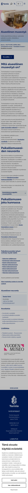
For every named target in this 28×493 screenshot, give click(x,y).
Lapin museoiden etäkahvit (9, 127)
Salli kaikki (14, 480)
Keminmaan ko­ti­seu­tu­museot (11, 260)
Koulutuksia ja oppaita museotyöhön (9, 193)
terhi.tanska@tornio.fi (8, 303)
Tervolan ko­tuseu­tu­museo (10, 270)
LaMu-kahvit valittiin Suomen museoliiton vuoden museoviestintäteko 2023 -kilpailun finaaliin (12, 367)
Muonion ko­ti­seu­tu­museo (10, 264)
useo (14, 258)
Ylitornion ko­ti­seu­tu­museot (10, 272)
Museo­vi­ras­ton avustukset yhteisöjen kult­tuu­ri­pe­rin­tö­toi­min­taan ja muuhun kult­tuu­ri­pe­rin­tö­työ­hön (13, 321)
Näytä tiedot (14, 490)
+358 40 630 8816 (8, 301)
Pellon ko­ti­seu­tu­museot (9, 266)
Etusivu (3, 44)
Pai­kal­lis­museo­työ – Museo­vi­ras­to (12, 333)
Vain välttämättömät (14, 485)
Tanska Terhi (7, 296)
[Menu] (25, 3)
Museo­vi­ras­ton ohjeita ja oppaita (11, 337)
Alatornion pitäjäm (7, 258)
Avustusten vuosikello (8, 313)
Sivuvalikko (6, 57)
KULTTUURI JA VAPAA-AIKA (13, 44)
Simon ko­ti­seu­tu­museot (9, 268)
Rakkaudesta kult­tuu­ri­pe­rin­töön (11, 335)
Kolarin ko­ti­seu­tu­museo (9, 262)
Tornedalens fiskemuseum (9, 237)
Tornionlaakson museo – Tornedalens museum (12, 46)
